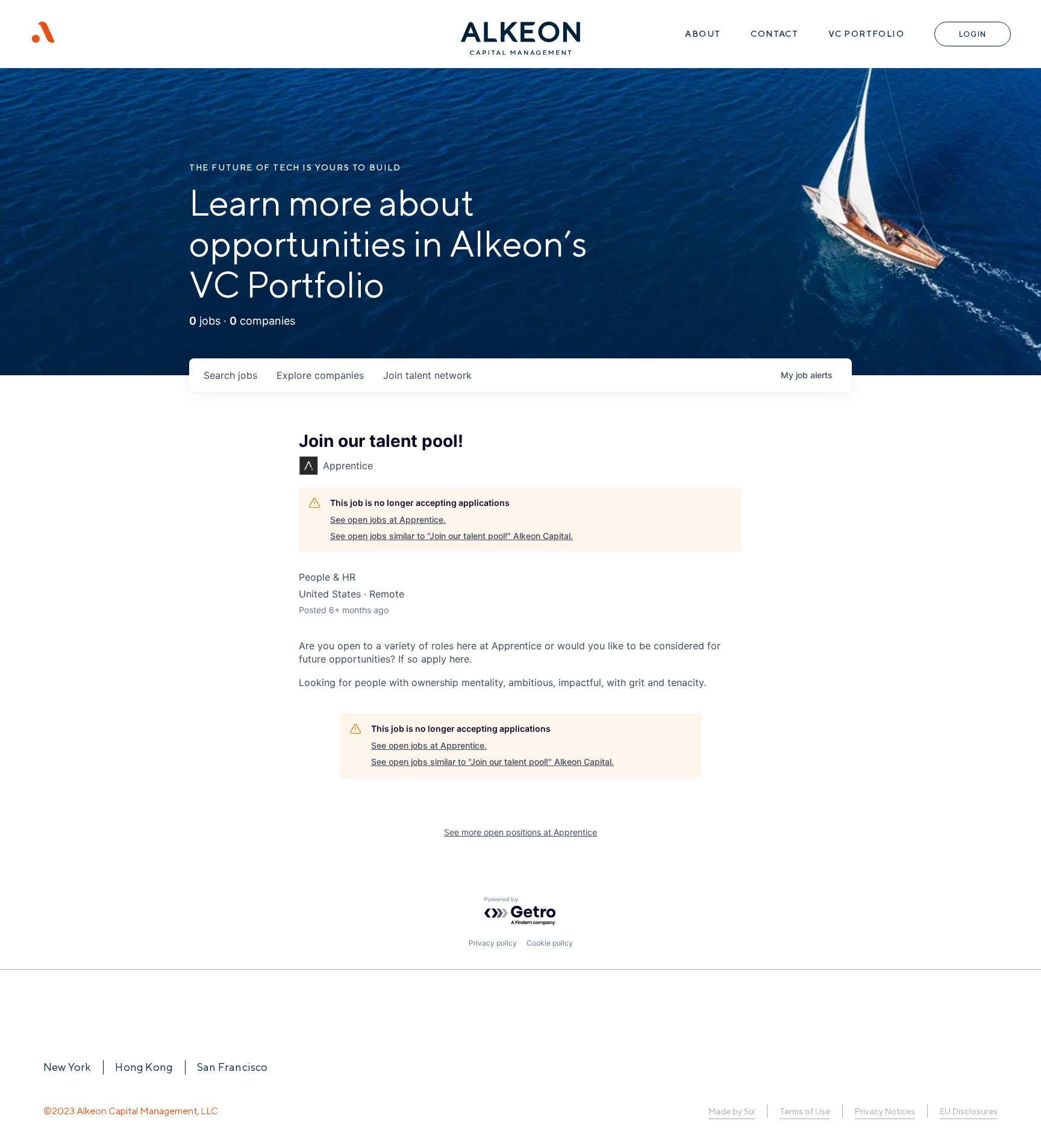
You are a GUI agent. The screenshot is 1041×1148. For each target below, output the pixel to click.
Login (972, 34)
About (703, 34)
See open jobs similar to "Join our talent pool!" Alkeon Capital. (451, 536)
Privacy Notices (885, 1111)
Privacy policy (493, 942)
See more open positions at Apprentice (520, 832)
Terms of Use (805, 1111)
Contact (774, 34)
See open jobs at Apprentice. (388, 519)
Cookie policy (550, 942)
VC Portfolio (866, 34)
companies (320, 375)
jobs (230, 375)
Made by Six (731, 1111)
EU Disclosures (969, 1111)
